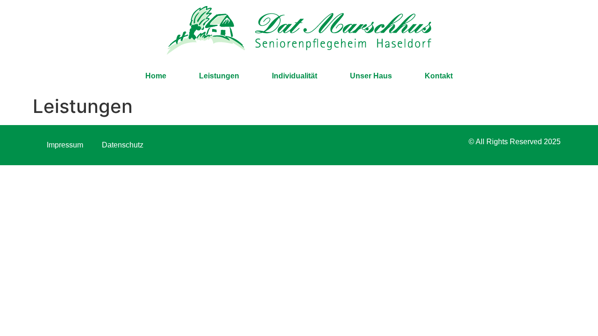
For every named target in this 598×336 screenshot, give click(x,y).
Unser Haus (371, 76)
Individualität (294, 76)
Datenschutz (122, 145)
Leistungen (219, 76)
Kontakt (439, 76)
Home (155, 76)
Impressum (65, 145)
